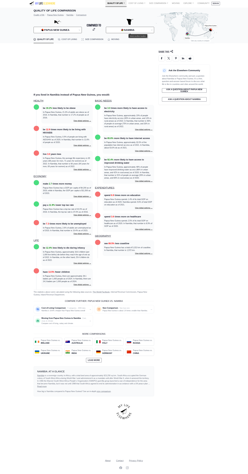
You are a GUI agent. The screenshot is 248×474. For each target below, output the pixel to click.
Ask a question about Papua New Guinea (184, 90)
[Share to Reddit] (190, 58)
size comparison (104, 391)
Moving (176, 3)
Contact (120, 460)
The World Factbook (101, 292)
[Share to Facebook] (161, 58)
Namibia (40, 375)
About (108, 460)
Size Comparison (157, 3)
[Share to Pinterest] (176, 58)
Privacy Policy (136, 460)
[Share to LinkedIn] (183, 58)
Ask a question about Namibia (184, 99)
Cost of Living (136, 3)
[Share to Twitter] (169, 58)
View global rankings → (82, 121)
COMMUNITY (203, 3)
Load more (94, 360)
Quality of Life (115, 3)
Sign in (216, 3)
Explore (188, 3)
